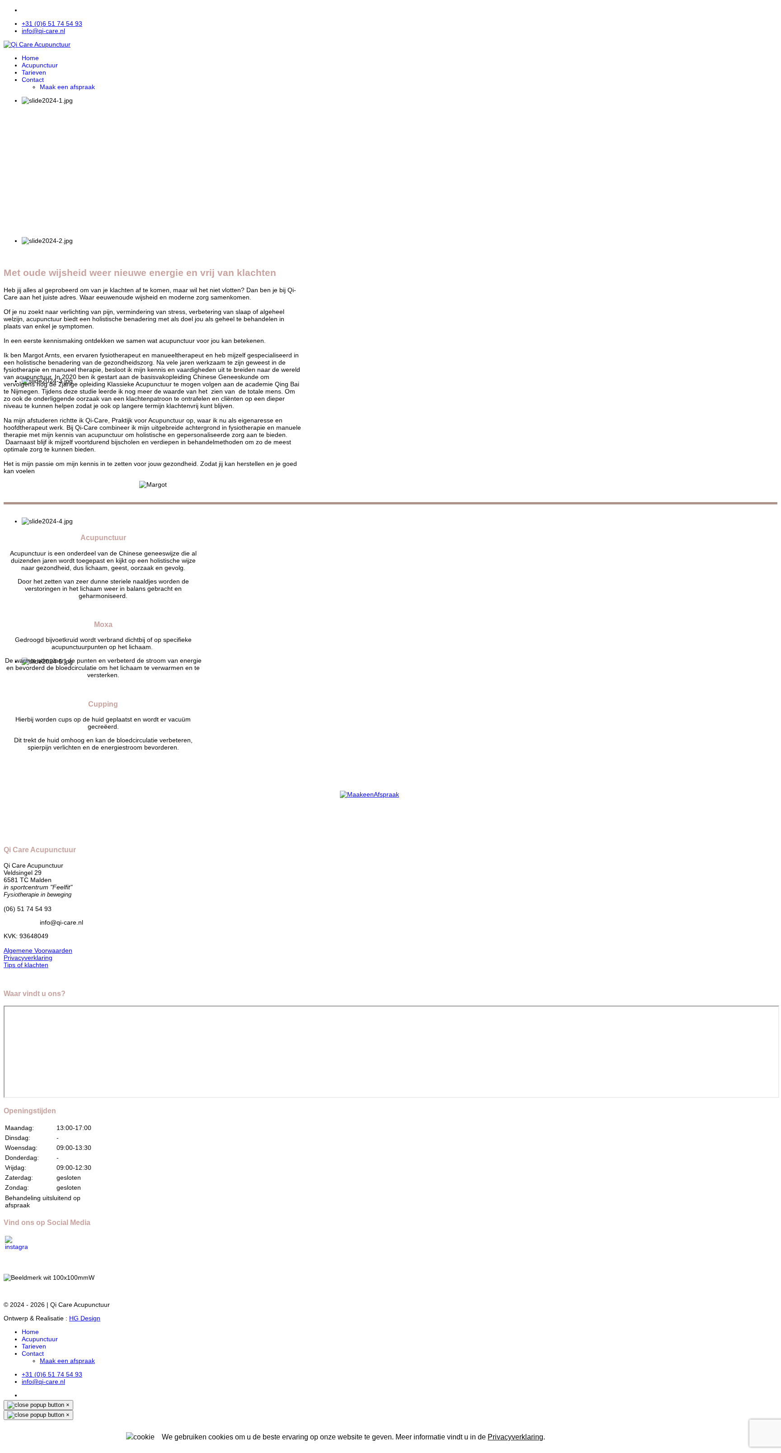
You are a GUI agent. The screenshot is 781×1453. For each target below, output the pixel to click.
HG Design (84, 1318)
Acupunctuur (40, 65)
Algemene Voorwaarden (38, 950)
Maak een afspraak (67, 86)
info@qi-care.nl (43, 30)
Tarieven (34, 72)
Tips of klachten (26, 965)
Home (30, 58)
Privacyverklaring (28, 957)
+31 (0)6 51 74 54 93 (52, 23)
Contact (33, 79)
